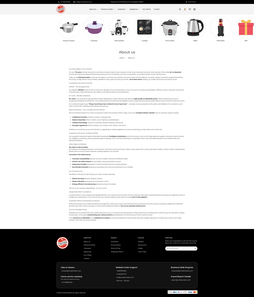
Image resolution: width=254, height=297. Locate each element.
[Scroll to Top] (250, 286)
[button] (194, 9)
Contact (156, 9)
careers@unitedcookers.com (71, 271)
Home (121, 58)
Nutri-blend (220, 40)
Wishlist (141, 241)
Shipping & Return (117, 252)
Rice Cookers (170, 40)
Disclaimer (114, 241)
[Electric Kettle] (195, 27)
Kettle (195, 40)
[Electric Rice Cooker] (170, 27)
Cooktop (145, 40)
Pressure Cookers (69, 40)
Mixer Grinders (119, 40)
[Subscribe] (195, 248)
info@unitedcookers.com (125, 277)
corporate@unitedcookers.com (182, 271)
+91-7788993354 (66, 282)
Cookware (121, 9)
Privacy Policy (116, 245)
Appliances (134, 9)
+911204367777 (121, 274)
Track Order (142, 252)
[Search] (180, 9)
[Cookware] (94, 27)
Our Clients (146, 9)
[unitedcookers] (61, 9)
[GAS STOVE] (144, 27)
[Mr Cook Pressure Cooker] (69, 27)
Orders (140, 248)
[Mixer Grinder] (119, 27)
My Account (142, 245)
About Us (92, 9)
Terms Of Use (115, 248)
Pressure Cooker (107, 9)
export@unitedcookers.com (181, 280)
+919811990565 (121, 271)
